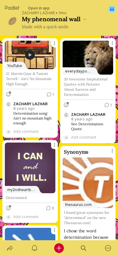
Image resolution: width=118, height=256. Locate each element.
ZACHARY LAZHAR (38, 13)
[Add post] (58, 248)
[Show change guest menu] (112, 9)
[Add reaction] (8, 94)
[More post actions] (50, 45)
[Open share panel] (9, 248)
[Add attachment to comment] (8, 132)
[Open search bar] (83, 248)
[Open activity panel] (34, 248)
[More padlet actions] (108, 248)
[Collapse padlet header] (85, 19)
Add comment (25, 131)
